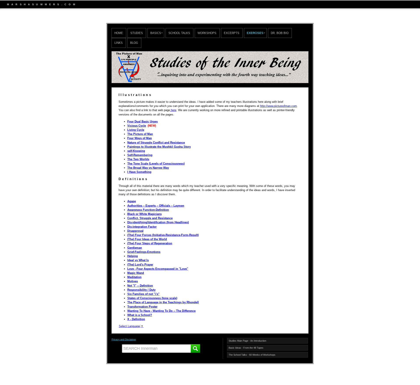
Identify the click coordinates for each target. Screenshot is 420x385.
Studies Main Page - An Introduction (247, 340)
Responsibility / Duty (141, 289)
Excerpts (231, 33)
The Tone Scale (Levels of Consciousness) (156, 163)
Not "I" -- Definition (140, 285)
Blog (134, 42)
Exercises (255, 33)
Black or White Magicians (144, 214)
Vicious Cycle (136, 125)
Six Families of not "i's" (143, 294)
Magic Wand (135, 273)
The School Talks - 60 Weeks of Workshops (252, 354)
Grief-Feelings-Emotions (143, 252)
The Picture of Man (140, 134)
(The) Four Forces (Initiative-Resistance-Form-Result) (163, 235)
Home (118, 33)
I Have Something (139, 172)
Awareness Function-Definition (148, 209)
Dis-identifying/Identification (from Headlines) (158, 222)
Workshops (207, 33)
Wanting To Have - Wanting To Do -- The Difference (161, 310)
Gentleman (134, 247)
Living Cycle (135, 129)
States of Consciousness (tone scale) (152, 298)
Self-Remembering (139, 155)
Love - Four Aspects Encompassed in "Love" (157, 268)
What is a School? (139, 315)
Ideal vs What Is (138, 260)
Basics (155, 33)
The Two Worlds (138, 159)
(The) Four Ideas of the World (147, 239)
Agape (131, 201)
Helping (132, 256)
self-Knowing (136, 151)
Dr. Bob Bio (280, 33)
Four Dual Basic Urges (142, 121)
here (173, 110)
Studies (136, 33)
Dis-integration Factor (142, 226)
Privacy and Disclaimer (124, 339)
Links (118, 42)
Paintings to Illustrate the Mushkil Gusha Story (159, 146)
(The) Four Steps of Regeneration (149, 243)
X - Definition (136, 319)
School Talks (179, 33)
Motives (132, 281)
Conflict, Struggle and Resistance (150, 218)
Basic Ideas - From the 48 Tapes (246, 347)
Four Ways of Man (139, 138)
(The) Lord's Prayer (140, 264)
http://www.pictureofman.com (278, 106)
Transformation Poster (142, 306)
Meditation (134, 277)
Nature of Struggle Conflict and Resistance (156, 142)
